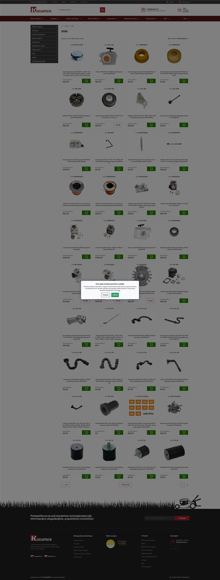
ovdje (118, 290)
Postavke (105, 295)
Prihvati (115, 295)
